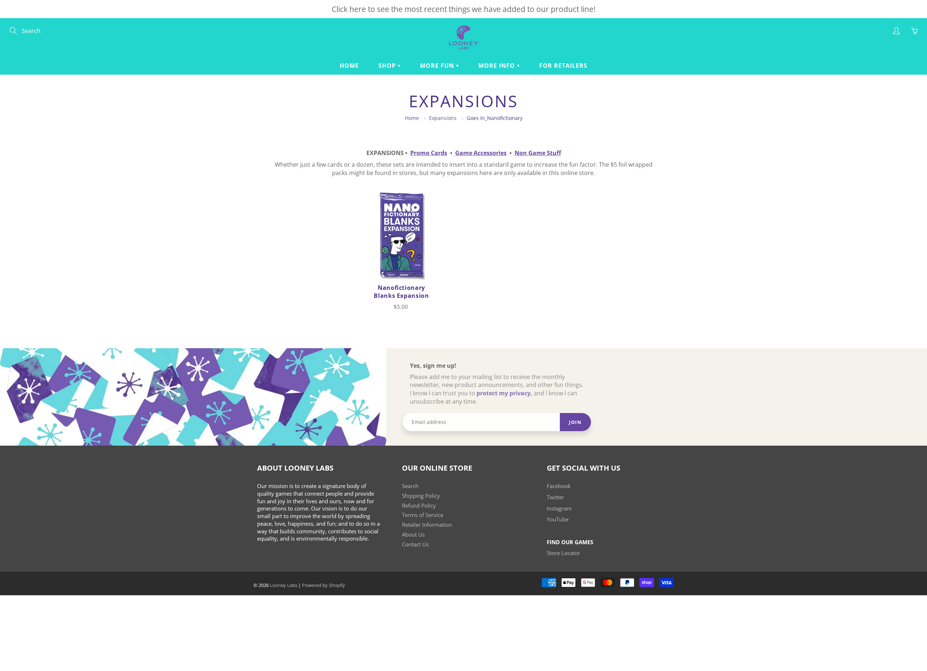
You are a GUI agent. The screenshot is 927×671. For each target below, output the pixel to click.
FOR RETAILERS (563, 66)
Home (349, 66)
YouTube (558, 519)
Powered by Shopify (323, 585)
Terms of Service (422, 515)
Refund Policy (419, 505)
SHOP (388, 66)
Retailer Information (427, 524)
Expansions (443, 117)
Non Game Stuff (538, 153)
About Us (413, 534)
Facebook (559, 486)
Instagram (559, 508)
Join (575, 422)
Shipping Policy (421, 495)
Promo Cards (428, 153)
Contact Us (415, 544)
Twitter (555, 497)
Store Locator (563, 553)
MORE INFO (497, 66)
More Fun (438, 66)
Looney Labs (283, 585)
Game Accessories (481, 153)
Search (410, 486)
